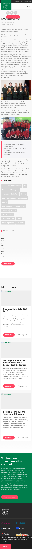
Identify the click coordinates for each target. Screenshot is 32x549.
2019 (2, 254)
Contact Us (27, 1)
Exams (23, 194)
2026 (2, 235)
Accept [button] (5, 547)
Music (4, 202)
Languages (22, 198)
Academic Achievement (11, 186)
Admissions (18, 1)
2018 (2, 256)
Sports (13, 210)
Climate (5, 194)
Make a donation (13, 17)
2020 (2, 251)
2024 (3, 241)
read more (8, 335)
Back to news (8, 264)
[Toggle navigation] (27, 6)
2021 (2, 248)
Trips (19, 219)
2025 (2, 238)
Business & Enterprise (10, 190)
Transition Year (8, 219)
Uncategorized (8, 223)
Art (25, 186)
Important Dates (9, 198)
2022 (2, 246)
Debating (14, 194)
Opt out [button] (4, 542)
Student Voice (7, 214)
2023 (2, 243)
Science (5, 210)
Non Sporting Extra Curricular (13, 206)
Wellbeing (20, 223)
